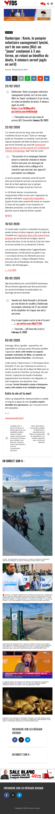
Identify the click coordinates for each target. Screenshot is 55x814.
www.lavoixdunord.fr (14, 418)
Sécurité (9, 32)
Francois (8, 70)
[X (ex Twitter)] (21, 739)
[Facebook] (15, 739)
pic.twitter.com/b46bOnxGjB (24, 111)
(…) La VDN (10, 270)
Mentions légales (34, 808)
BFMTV (8, 216)
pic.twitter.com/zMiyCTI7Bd (29, 323)
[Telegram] (27, 739)
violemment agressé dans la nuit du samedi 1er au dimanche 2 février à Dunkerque (27, 148)
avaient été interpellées (33, 198)
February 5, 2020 (19, 332)
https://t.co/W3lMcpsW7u (23, 108)
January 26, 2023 (40, 120)
